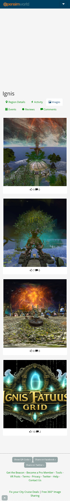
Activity (38, 102)
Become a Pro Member (40, 472)
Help (55, 476)
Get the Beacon (15, 472)
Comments (49, 109)
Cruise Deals (31, 491)
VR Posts (15, 476)
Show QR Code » (22, 459)
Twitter (47, 476)
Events (12, 109)
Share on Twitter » (35, 465)
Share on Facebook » (45, 459)
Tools (59, 472)
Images (55, 102)
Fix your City (16, 491)
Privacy (36, 476)
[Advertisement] (35, 47)
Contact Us (35, 480)
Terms (26, 476)
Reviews (29, 109)
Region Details (16, 102)
